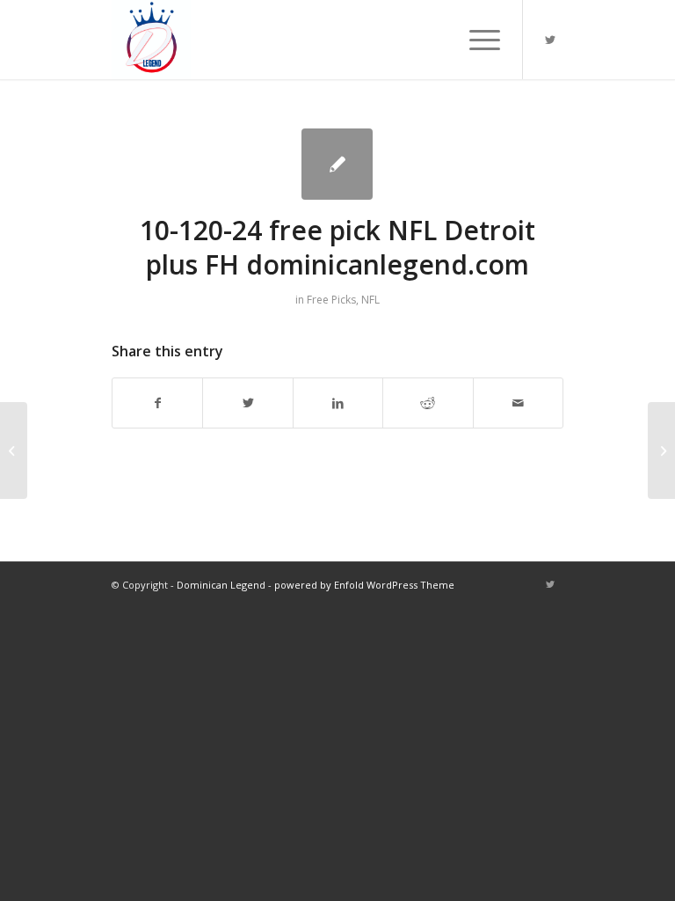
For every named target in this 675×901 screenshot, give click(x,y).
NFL (370, 299)
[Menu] (476, 39)
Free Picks (331, 299)
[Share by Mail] (518, 403)
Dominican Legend (221, 584)
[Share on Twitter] (247, 403)
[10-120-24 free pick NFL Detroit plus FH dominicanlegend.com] (337, 164)
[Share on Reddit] (427, 403)
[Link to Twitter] (550, 39)
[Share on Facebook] (157, 403)
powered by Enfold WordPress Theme (364, 584)
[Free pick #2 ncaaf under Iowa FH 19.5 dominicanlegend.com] (13, 450)
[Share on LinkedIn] (338, 403)
